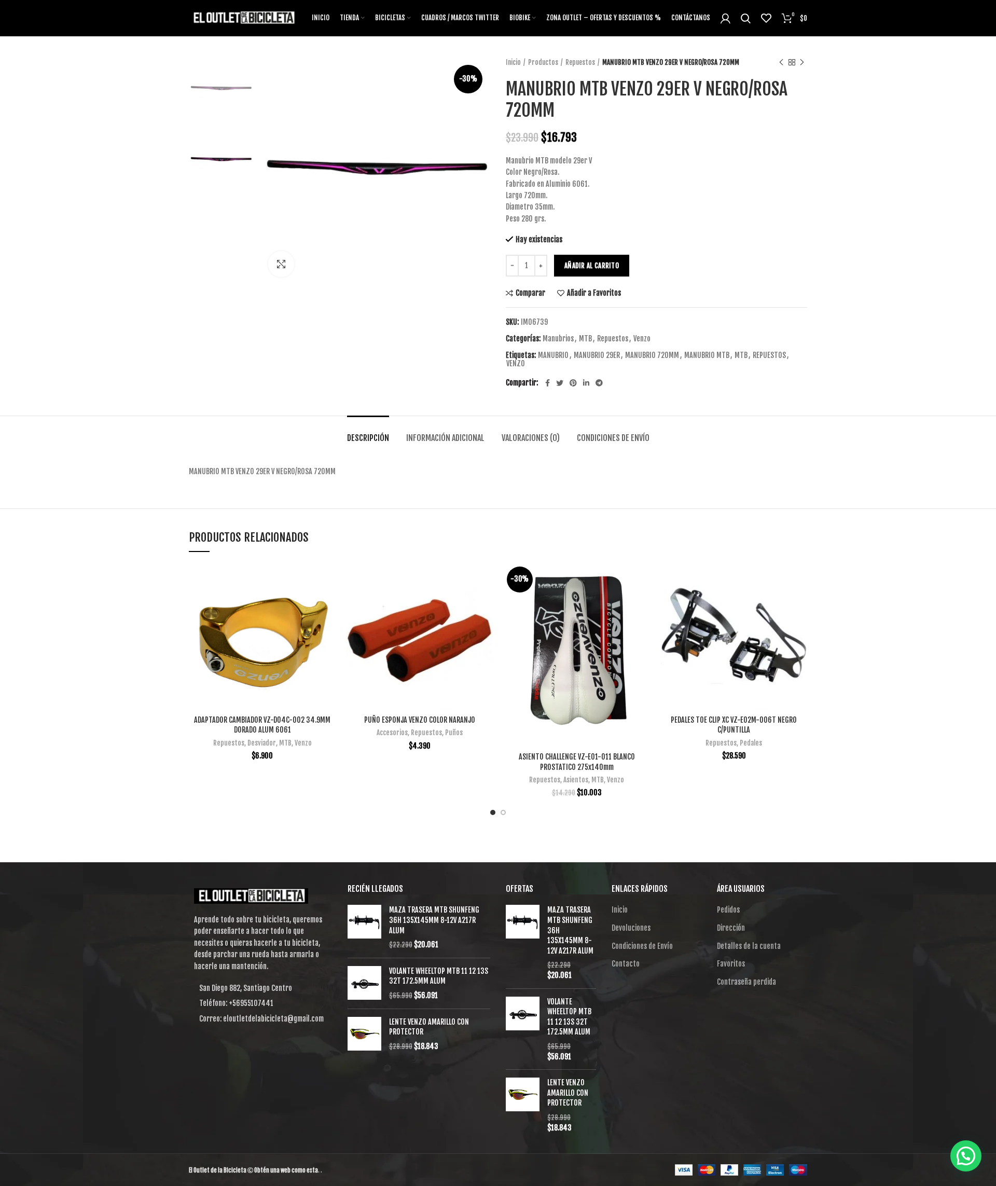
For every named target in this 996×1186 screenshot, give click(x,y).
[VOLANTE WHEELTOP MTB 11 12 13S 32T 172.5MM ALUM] (364, 983)
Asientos (575, 780)
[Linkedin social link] (586, 383)
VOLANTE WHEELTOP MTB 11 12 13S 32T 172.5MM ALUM (438, 976)
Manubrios (558, 339)
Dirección (731, 927)
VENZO (515, 364)
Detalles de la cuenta (749, 946)
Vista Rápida (328, 603)
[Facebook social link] (547, 383)
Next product (802, 62)
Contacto (626, 963)
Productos (543, 62)
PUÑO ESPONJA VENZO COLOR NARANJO (419, 719)
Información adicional (445, 438)
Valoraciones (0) (531, 438)
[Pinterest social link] (573, 383)
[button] (965, 1155)
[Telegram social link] (599, 383)
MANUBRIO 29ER (597, 355)
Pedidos (728, 909)
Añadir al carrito (591, 265)
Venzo (642, 339)
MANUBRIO (553, 355)
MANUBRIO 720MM (652, 355)
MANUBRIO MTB (706, 355)
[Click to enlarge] (281, 264)
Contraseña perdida (746, 981)
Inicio (513, 62)
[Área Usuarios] (725, 18)
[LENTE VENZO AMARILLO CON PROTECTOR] (364, 1034)
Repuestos (580, 62)
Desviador (261, 743)
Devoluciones (631, 927)
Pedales (751, 743)
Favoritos (731, 963)
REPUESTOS (769, 355)
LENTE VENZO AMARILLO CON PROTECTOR (429, 1027)
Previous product (781, 62)
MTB (585, 339)
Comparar (530, 293)
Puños (454, 732)
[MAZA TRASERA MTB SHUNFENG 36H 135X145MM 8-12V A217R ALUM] (364, 927)
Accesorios (392, 732)
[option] (221, 89)
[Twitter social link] (559, 383)
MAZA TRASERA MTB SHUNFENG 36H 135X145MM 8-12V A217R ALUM (434, 919)
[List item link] (260, 1003)
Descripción (368, 438)
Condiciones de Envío (613, 438)
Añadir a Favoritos (594, 293)
